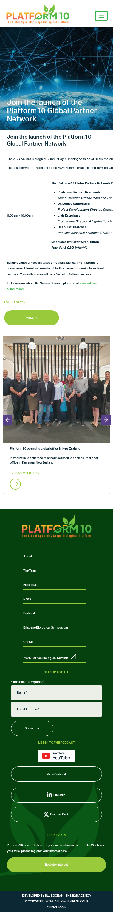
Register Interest (56, 864)
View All (31, 317)
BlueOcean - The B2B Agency (68, 895)
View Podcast (56, 774)
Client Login (57, 907)
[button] (7, 420)
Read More (15, 484)
